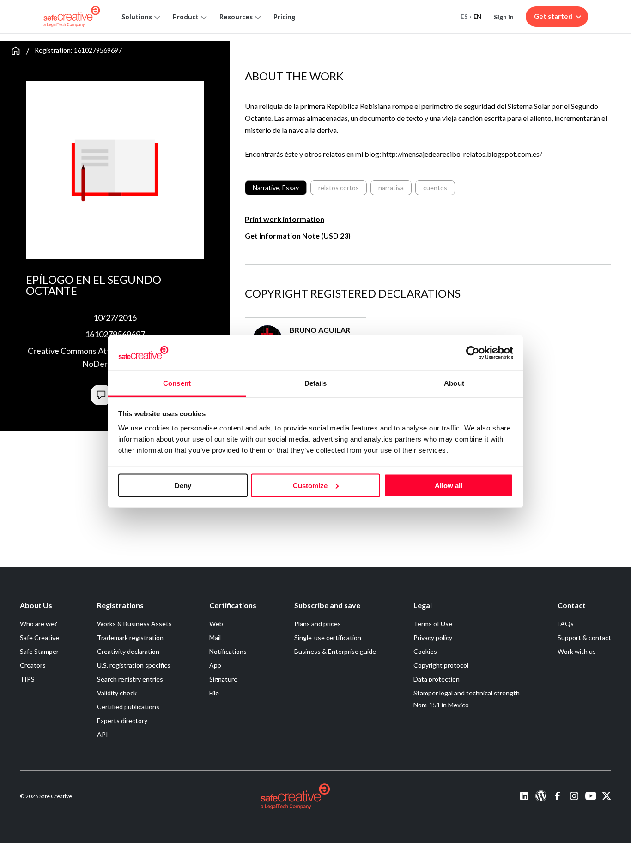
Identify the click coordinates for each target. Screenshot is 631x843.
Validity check (117, 693)
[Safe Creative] (72, 16)
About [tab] (454, 383)
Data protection (436, 679)
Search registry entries (130, 679)
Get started (553, 16)
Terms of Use (432, 624)
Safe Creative (39, 637)
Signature (223, 679)
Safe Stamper (39, 651)
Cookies (425, 651)
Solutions (136, 17)
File (214, 693)
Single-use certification (327, 637)
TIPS (27, 679)
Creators (33, 665)
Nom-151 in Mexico (441, 705)
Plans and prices (317, 624)
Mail (215, 637)
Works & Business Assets (134, 624)
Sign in (504, 17)
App (215, 665)
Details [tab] (315, 383)
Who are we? (38, 624)
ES (464, 16)
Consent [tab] (177, 383)
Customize (310, 485)
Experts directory (122, 720)
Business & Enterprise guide (335, 651)
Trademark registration (130, 637)
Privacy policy (432, 637)
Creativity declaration (128, 651)
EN (477, 16)
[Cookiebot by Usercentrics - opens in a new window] (472, 352)
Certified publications (128, 707)
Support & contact (584, 637)
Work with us (577, 651)
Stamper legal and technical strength (466, 693)
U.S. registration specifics (133, 665)
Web (216, 624)
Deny (183, 485)
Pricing (284, 17)
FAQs (566, 624)
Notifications (228, 651)
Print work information (284, 219)
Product (186, 17)
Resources (236, 17)
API (102, 734)
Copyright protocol (440, 665)
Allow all (448, 485)
